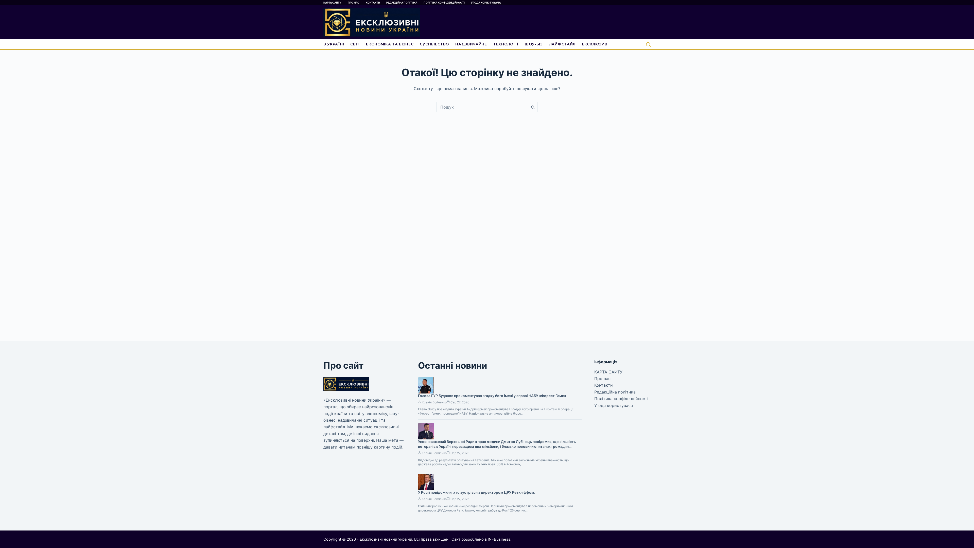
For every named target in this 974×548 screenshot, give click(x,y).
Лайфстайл (562, 44)
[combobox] (482, 107)
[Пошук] (648, 44)
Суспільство (434, 44)
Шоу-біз (534, 44)
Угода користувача (486, 2)
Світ (355, 44)
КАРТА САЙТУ (332, 2)
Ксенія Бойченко (434, 402)
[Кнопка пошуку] (532, 107)
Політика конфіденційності (444, 2)
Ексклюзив (594, 44)
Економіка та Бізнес (389, 44)
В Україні (333, 44)
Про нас (353, 2)
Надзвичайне (471, 44)
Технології (505, 44)
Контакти (373, 2)
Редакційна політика (401, 2)
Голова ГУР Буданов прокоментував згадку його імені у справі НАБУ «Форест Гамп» (492, 395)
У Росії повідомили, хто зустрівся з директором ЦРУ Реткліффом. (476, 492)
